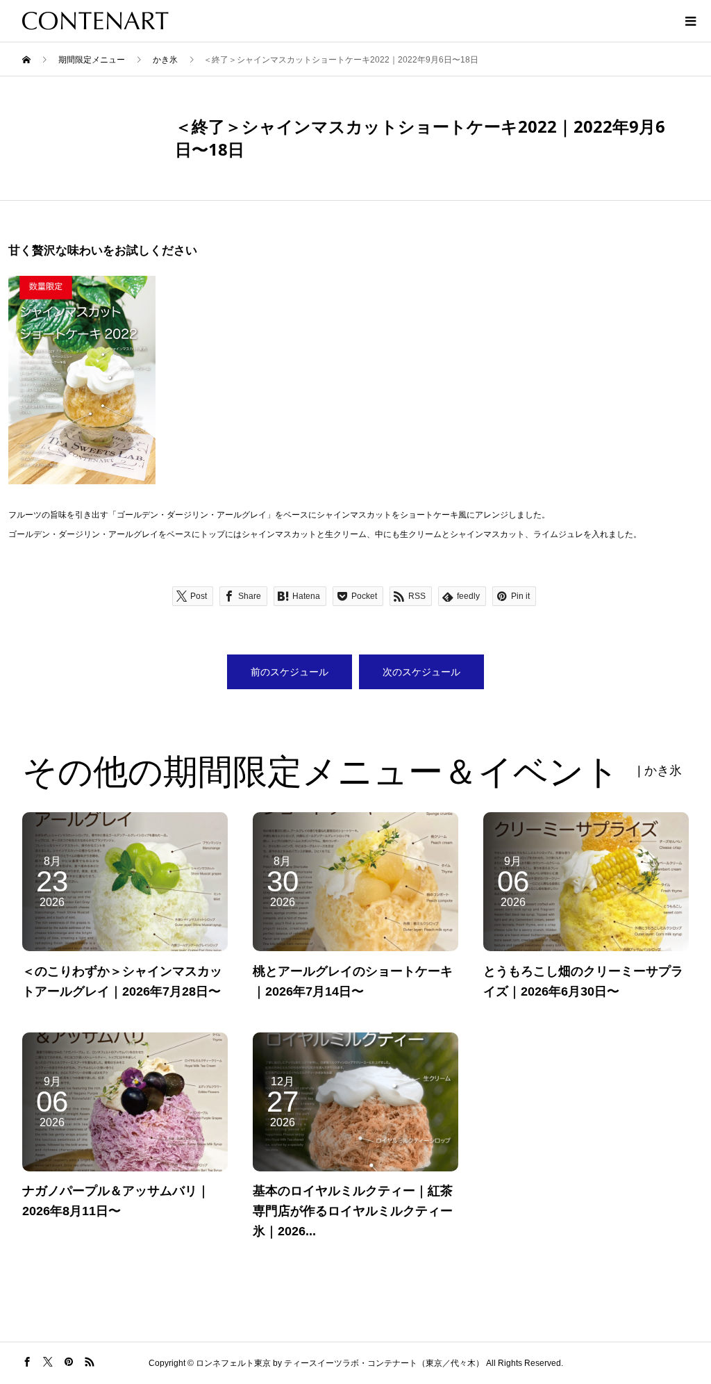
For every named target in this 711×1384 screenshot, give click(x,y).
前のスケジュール (289, 671)
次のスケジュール (421, 671)
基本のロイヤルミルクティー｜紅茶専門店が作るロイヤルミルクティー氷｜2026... (353, 1211)
